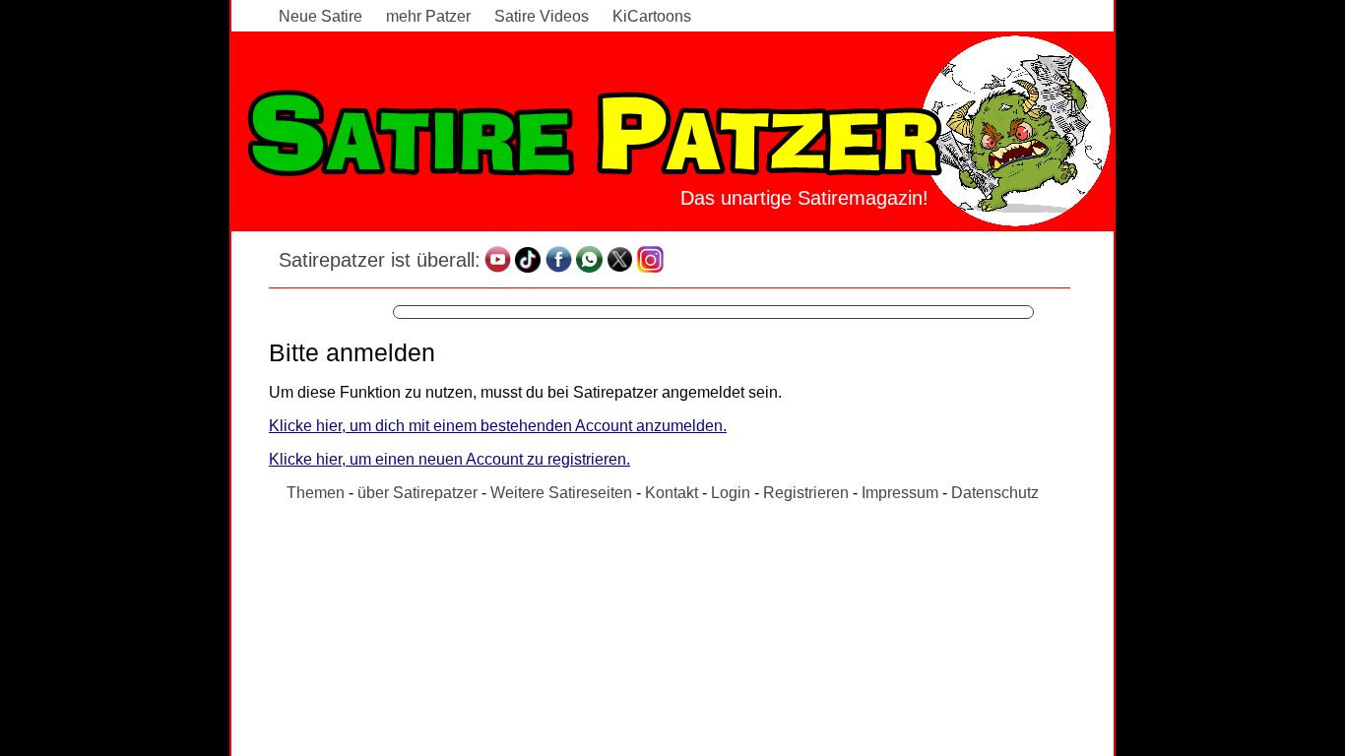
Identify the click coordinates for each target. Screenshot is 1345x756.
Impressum (900, 492)
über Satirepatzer (417, 492)
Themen (316, 492)
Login (730, 492)
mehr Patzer (428, 16)
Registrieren (806, 492)
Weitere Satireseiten (561, 492)
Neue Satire (320, 16)
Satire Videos (541, 16)
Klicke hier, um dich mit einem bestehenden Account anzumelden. (498, 425)
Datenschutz (995, 492)
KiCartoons (651, 16)
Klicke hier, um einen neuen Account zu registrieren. (449, 459)
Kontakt (671, 492)
